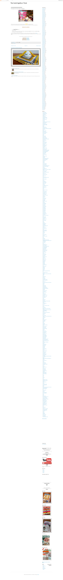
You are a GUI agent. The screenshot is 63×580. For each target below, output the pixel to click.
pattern (43, 318)
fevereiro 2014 (43, 57)
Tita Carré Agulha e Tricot (18, 3)
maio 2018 (43, 19)
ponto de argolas (44, 334)
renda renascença (44, 360)
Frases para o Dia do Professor (46, 246)
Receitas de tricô (44, 354)
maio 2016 (43, 37)
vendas (43, 412)
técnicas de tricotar (45, 392)
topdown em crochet (45, 400)
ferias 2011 (44, 238)
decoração (44, 200)
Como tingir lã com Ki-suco (45, 185)
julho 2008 (43, 107)
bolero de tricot (44, 136)
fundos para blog (44, 248)
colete (43, 180)
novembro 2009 (43, 95)
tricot (43, 406)
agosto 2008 (43, 106)
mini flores (44, 300)
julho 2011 (43, 80)
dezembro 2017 (43, 23)
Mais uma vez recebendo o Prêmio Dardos (47, 282)
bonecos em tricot (44, 143)
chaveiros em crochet (45, 174)
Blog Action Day (44, 131)
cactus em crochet (44, 154)
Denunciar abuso (44, 418)
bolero (43, 135)
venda (43, 411)
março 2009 (43, 101)
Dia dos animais (44, 212)
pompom (44, 329)
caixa (43, 155)
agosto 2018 (43, 17)
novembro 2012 (43, 68)
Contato (43, 567)
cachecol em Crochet (45, 148)
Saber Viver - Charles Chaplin (14, 75)
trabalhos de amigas (45, 403)
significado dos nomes (45, 379)
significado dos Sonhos (45, 380)
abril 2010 (43, 91)
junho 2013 (43, 63)
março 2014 (43, 56)
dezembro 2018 (43, 14)
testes (43, 394)
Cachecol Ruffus (44, 152)
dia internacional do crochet (45, 215)
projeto (43, 343)
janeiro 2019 (43, 13)
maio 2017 (43, 28)
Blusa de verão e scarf (45, 132)
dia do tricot (44, 211)
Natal (43, 306)
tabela (43, 386)
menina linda (44, 294)
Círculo (43, 176)
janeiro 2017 (43, 31)
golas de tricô (44, 253)
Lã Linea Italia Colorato (45, 272)
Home (43, 565)
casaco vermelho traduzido (45, 166)
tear (43, 389)
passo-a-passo (44, 315)
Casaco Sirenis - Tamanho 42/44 (46, 165)
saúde (43, 375)
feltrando (44, 235)
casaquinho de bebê (45, 170)
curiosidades (44, 196)
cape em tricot (44, 160)
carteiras (44, 162)
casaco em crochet (45, 163)
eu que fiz (44, 232)
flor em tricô (44, 242)
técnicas (43, 391)
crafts (43, 188)
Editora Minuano (44, 223)
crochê (43, 189)
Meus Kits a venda (44, 569)
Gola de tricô (44, 251)
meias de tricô (44, 293)
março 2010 (43, 92)
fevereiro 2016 (43, 39)
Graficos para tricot (45, 256)
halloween (44, 262)
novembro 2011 (43, 77)
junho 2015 (43, 45)
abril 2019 (43, 11)
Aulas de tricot (44, 123)
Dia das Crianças (44, 206)
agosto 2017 (43, 26)
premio (43, 341)
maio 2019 (43, 10)
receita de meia (44, 352)
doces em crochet (44, 219)
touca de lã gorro (44, 401)
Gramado (44, 257)
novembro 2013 (43, 59)
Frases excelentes (44, 245)
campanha (44, 157)
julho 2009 (43, 98)
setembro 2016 (43, 34)
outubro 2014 (43, 51)
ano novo (44, 120)
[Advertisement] (46, 431)
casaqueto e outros (45, 168)
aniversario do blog (45, 119)
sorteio (43, 383)
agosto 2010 (43, 88)
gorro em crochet (44, 254)
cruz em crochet (44, 194)
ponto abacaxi (44, 332)
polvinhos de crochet (45, 328)
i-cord (43, 265)
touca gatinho (44, 402)
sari (43, 374)
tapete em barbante (45, 388)
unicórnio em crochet (45, 409)
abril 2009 (43, 100)
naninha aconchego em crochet (46, 305)
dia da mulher (44, 205)
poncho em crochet (45, 331)
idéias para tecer (44, 266)
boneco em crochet (45, 142)
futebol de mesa (44, 249)
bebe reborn (44, 129)
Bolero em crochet (44, 137)
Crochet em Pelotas (45, 192)
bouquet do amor (44, 145)
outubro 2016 (43, 33)
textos (43, 395)
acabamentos (44, 114)
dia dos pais (44, 214)
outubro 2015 (43, 42)
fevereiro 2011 (43, 84)
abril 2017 (43, 29)
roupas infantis (44, 369)
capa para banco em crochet (45, 158)
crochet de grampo (45, 191)
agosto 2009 (43, 97)
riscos (43, 365)
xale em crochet (44, 414)
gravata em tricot (44, 259)
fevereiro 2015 (43, 48)
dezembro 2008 (43, 103)
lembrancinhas (44, 276)
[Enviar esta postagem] (15, 42)
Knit (43, 271)
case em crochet (44, 171)
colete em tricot (44, 183)
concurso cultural (44, 186)
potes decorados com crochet (46, 340)
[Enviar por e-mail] (17, 42)
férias (43, 237)
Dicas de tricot (44, 217)
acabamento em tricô (45, 113)
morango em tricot (44, 303)
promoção (14, 43)
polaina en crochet (45, 326)
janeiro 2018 (43, 22)
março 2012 (43, 74)
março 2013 (43, 65)
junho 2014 (43, 54)
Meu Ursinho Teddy (45, 296)
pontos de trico (44, 338)
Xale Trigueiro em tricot (16, 68)
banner (43, 125)
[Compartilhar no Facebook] (19, 42)
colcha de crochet (44, 179)
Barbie (43, 126)
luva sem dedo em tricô (45, 280)
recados (43, 349)
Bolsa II (43, 472)
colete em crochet (44, 182)
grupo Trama (44, 260)
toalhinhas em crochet (45, 398)
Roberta (43, 366)
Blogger (38, 574)
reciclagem (44, 355)
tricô (43, 405)
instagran (44, 269)
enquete (43, 226)
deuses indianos (44, 203)
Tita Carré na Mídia (45, 397)
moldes (43, 302)
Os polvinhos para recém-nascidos (46, 312)
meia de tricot (44, 291)
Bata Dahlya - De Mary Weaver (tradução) (47, 128)
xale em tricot (44, 415)
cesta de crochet (44, 173)
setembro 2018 (43, 16)
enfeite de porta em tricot (45, 225)
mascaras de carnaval (45, 287)
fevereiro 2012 (43, 75)
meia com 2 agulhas (45, 290)
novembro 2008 (43, 104)
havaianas (44, 263)
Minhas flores (44, 299)
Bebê (43, 469)
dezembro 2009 (43, 94)
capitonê (44, 161)
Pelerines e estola (44, 319)
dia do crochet (44, 209)
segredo (43, 377)
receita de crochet (44, 351)
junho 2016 (43, 36)
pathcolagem (44, 317)
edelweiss (44, 222)
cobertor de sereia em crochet (46, 177)
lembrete (44, 277)
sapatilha (44, 371)
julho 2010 (43, 89)
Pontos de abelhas (45, 335)
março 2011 (43, 83)
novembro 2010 (43, 86)
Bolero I (43, 470)
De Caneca (44, 199)
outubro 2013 (43, 60)
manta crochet (44, 285)
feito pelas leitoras (44, 234)
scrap (43, 376)
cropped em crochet (45, 193)
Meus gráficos (44, 297)
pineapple (44, 323)
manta (43, 284)
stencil (43, 385)
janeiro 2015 (43, 49)
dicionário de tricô (44, 218)
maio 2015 (43, 46)
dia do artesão (44, 208)
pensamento (44, 320)
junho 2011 (43, 81)
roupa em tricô (44, 368)
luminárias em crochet (45, 279)
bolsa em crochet (44, 140)
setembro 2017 (43, 25)
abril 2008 (43, 109)
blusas (43, 134)
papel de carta (44, 313)
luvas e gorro (44, 281)
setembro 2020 (43, 8)
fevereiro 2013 (43, 66)
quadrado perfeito (44, 348)
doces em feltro (44, 220)
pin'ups (43, 322)
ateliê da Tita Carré (45, 122)
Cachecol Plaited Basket (45, 151)
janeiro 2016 (43, 40)
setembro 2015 (43, 43)
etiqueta (43, 231)
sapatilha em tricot (44, 372)
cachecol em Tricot (45, 149)
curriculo (44, 197)
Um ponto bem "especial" (45, 408)
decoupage (44, 202)
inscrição (44, 268)
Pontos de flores (44, 337)
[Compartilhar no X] (18, 42)
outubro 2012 (43, 69)
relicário (43, 359)
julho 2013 (43, 62)
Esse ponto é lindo (45, 228)
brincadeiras (44, 146)
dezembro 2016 (43, 32)
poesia (43, 325)
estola (43, 229)
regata (43, 357)
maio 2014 (43, 55)
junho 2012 (43, 72)
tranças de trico (44, 404)
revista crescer (44, 362)
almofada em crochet (45, 117)
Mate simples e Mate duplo (45, 288)
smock (43, 382)
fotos (43, 243)
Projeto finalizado (44, 344)
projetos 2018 (44, 345)
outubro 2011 (43, 78)
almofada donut (44, 116)
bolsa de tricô (44, 139)
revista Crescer (44, 363)
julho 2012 (43, 71)
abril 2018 (43, 20)
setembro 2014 (43, 52)
